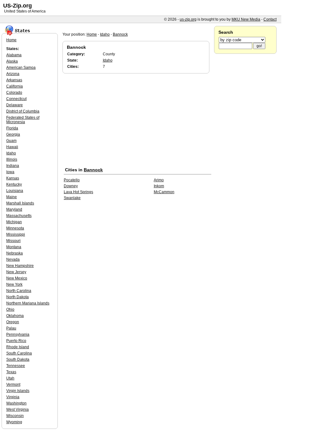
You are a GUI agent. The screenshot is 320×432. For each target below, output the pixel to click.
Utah (10, 378)
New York (14, 284)
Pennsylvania (17, 334)
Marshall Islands (20, 203)
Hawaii (12, 147)
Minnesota (15, 228)
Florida (12, 128)
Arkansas (14, 80)
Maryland (14, 209)
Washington (16, 403)
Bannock (120, 34)
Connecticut (16, 99)
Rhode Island (17, 347)
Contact (270, 19)
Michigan (14, 222)
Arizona (12, 74)
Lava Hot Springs (78, 192)
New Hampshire (20, 266)
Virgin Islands (17, 391)
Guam (11, 140)
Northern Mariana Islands (27, 303)
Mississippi (15, 234)
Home (92, 34)
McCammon (164, 192)
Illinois (11, 159)
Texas (11, 372)
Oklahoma (15, 316)
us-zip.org (188, 19)
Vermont (13, 384)
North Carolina (18, 291)
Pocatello (72, 180)
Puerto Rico (16, 341)
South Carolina (19, 353)
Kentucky (14, 184)
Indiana (12, 165)
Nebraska (14, 253)
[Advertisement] (137, 121)
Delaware (14, 105)
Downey (71, 186)
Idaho (105, 34)
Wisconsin (15, 416)
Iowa (10, 172)
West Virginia (17, 409)
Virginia (12, 397)
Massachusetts (19, 215)
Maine (11, 197)
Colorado (14, 92)
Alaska (12, 61)
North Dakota (17, 297)
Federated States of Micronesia (22, 119)
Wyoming (14, 422)
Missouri (13, 241)
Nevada (13, 259)
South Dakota (17, 359)
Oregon (12, 322)
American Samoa (21, 67)
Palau (11, 328)
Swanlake (72, 198)
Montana (13, 247)
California (14, 86)
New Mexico (16, 278)
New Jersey (16, 272)
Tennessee (15, 366)
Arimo (159, 180)
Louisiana (14, 190)
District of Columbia (22, 111)
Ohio (10, 309)
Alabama (14, 55)
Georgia (13, 134)
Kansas (12, 178)
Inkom (159, 186)
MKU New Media (246, 19)
